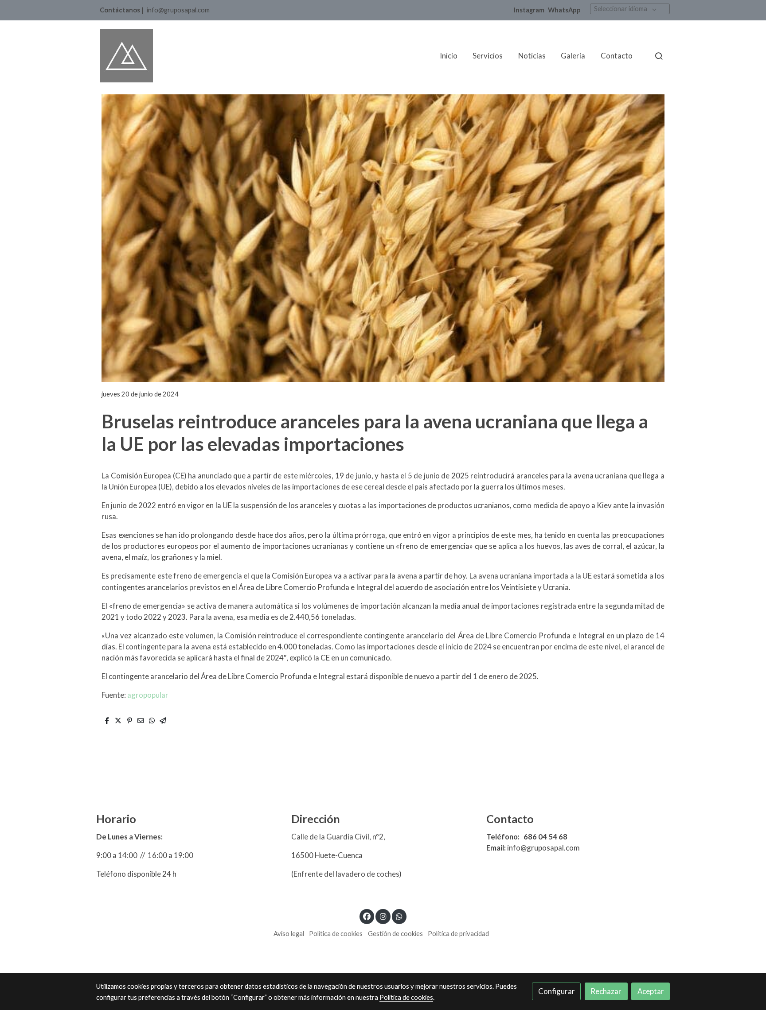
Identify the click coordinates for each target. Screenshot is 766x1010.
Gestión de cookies (395, 933)
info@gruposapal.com (178, 10)
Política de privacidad (458, 933)
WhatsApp (564, 10)
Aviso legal (289, 933)
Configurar (556, 991)
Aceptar (650, 991)
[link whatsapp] (399, 916)
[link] (126, 55)
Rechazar (605, 991)
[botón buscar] (658, 55)
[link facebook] (367, 916)
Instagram (529, 10)
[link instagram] (383, 916)
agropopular (147, 694)
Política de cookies (336, 933)
